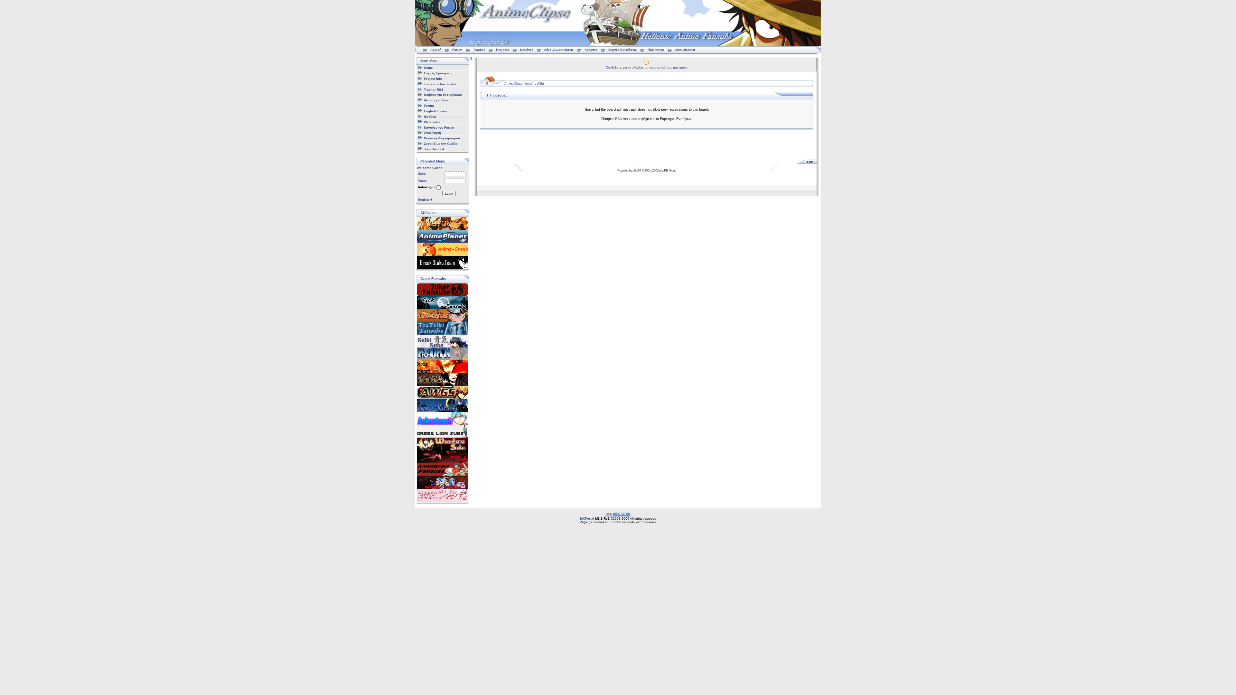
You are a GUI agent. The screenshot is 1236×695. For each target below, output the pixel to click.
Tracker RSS (434, 89)
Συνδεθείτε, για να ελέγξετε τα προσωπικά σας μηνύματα (646, 67)
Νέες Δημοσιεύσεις (559, 49)
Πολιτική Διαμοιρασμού (442, 138)
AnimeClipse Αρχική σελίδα (524, 83)
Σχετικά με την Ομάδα (440, 143)
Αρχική (435, 49)
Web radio (432, 122)
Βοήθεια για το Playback (443, 95)
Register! (425, 199)
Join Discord (685, 49)
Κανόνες (526, 49)
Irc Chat (430, 116)
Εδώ (618, 119)
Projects (502, 49)
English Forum (435, 111)
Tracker (479, 49)
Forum (457, 49)
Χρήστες (591, 49)
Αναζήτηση (432, 132)
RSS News (656, 49)
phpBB (636, 170)
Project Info (433, 78)
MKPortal (587, 518)
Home (428, 68)
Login (449, 193)
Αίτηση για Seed (436, 100)
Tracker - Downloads (440, 84)
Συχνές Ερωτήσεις (623, 49)
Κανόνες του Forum (439, 127)
